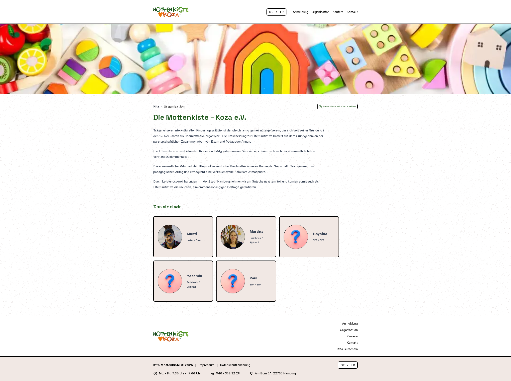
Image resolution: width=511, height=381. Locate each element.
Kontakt (352, 12)
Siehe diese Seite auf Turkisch (339, 106)
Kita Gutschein (347, 349)
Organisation (320, 12)
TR (281, 12)
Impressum (206, 365)
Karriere (338, 12)
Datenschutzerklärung (235, 365)
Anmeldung (300, 12)
